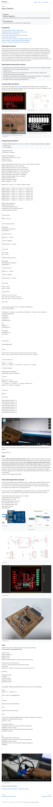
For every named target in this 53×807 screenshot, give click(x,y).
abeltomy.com (27, 802)
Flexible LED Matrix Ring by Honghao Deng (13, 30)
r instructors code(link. (23, 144)
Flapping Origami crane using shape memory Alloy (15, 32)
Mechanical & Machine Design (9, 795)
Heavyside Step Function (35, 67)
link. (28, 79)
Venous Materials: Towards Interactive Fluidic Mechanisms (16, 40)
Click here (14, 786)
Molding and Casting (46, 795)
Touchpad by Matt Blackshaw (9, 37)
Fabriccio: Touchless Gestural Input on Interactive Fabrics (16, 42)
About (39, 2)
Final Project (45, 2)
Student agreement (35, 802)
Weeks (35, 2)
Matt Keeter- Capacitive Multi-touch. (11, 33)
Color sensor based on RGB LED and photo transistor (14, 35)
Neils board (18, 86)
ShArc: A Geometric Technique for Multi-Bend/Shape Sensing (17, 38)
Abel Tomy (5, 2)
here (10, 452)
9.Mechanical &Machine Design (9, 788)
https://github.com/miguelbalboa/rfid (12, 649)
